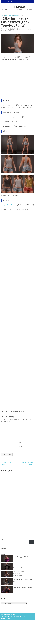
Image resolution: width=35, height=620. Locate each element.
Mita (3, 29)
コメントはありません (12, 30)
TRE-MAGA (17, 6)
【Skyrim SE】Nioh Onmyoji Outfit (22, 587)
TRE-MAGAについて (6, 618)
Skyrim (20, 29)
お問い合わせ (16, 616)
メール (20, 446)
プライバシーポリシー (6, 616)
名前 (20, 442)
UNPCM (24, 29)
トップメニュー (9, 2)
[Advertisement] (17, 80)
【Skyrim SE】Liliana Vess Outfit (22, 556)
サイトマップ (23, 616)
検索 (2, 539)
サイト (20, 450)
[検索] (31, 542)
